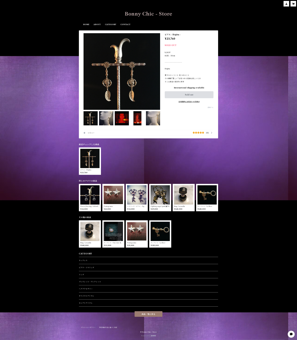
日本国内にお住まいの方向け (189, 102)
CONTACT (125, 24)
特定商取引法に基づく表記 (108, 327)
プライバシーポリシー (88, 327)
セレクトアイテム (85, 303)
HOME (86, 24)
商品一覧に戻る (148, 314)
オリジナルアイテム (86, 296)
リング (81, 275)
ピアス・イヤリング (86, 268)
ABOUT (97, 24)
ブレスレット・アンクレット (90, 282)
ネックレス (83, 260)
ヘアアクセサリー (86, 289)
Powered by (146, 336)
